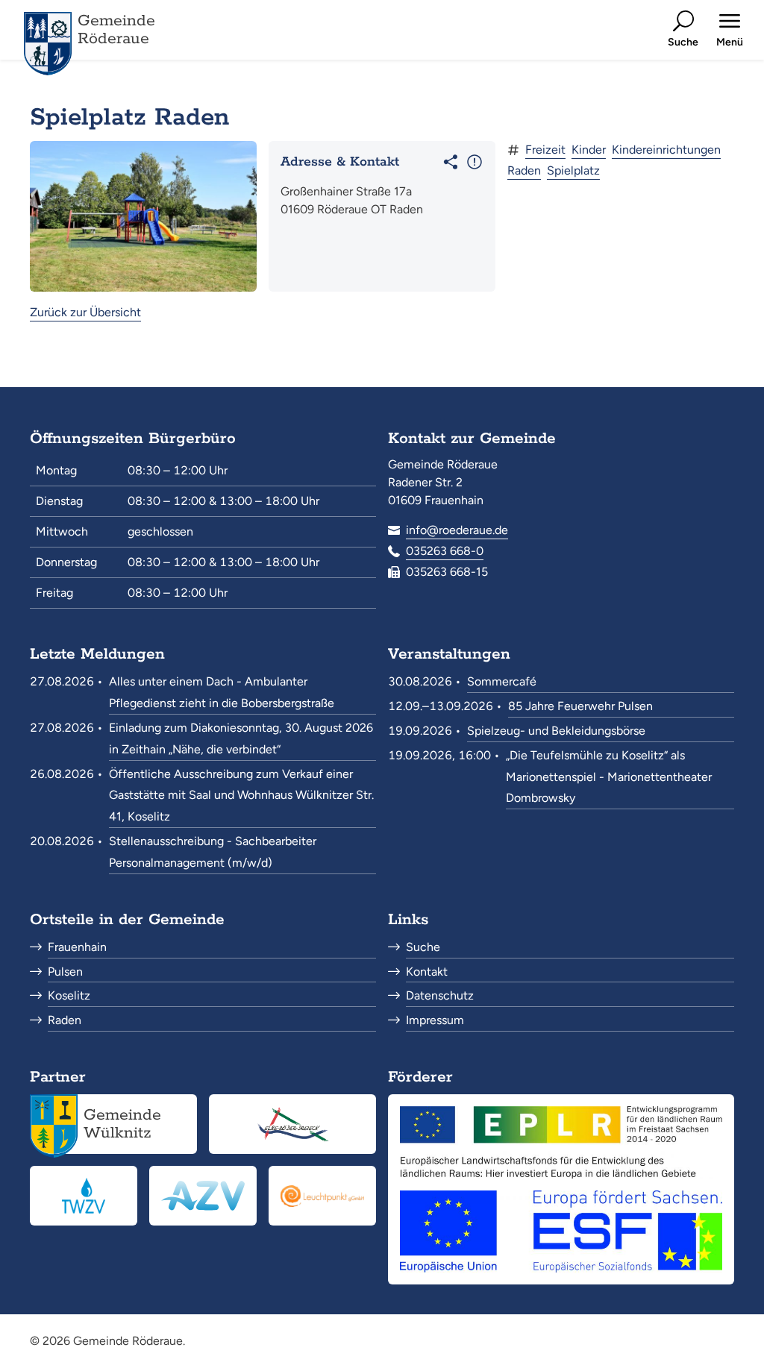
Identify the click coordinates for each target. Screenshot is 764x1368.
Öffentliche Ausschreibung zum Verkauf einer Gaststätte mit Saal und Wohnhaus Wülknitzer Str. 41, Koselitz (241, 795)
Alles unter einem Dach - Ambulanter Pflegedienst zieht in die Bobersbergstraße (221, 692)
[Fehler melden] (474, 162)
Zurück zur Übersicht (85, 312)
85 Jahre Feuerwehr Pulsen (580, 706)
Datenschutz (440, 995)
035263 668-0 (444, 551)
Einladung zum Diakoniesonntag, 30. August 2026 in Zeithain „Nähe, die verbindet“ (241, 738)
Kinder (589, 149)
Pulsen (65, 971)
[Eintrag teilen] (451, 162)
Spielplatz (573, 170)
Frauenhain (77, 947)
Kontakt (427, 971)
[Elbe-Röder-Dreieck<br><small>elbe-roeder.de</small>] (292, 1124)
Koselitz (69, 995)
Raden (524, 170)
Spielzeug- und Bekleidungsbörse (556, 731)
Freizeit (545, 149)
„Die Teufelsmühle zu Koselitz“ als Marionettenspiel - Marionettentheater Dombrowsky (609, 777)
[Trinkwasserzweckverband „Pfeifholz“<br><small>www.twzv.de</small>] (83, 1196)
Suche (423, 947)
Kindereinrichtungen (666, 149)
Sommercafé (501, 681)
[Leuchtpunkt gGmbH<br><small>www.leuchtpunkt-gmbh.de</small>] (322, 1196)
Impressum (435, 1020)
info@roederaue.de (457, 530)
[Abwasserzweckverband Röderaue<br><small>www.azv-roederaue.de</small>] (203, 1196)
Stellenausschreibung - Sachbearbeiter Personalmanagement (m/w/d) (212, 852)
